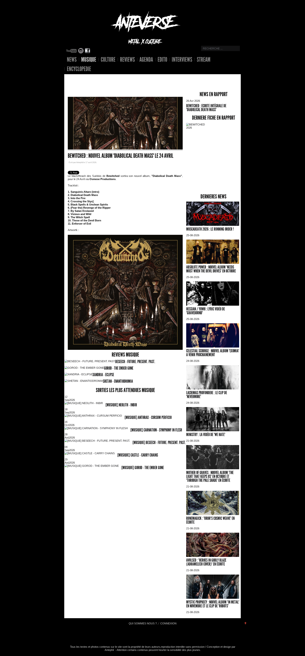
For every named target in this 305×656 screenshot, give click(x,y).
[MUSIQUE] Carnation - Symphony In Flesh (156, 430)
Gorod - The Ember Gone (118, 368)
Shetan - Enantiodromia (118, 381)
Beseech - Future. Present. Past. (135, 361)
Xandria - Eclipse (103, 374)
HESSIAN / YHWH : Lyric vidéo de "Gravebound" (205, 311)
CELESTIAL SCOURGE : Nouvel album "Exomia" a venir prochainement (212, 352)
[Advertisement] (123, 80)
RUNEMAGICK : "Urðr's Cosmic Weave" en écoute (210, 520)
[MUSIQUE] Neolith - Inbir (121, 404)
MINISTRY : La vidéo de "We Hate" (205, 434)
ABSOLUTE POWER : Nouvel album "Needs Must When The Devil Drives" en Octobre (211, 269)
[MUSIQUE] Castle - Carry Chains (137, 455)
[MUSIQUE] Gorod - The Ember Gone (142, 467)
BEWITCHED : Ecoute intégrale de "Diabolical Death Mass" (206, 107)
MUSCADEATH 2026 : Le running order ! (210, 229)
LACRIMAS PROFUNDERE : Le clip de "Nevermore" (206, 394)
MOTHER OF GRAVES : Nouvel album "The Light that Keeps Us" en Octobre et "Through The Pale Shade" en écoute (210, 476)
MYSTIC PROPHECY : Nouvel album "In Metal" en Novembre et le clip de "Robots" (212, 604)
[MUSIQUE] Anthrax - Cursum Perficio (148, 417)
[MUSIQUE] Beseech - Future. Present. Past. (159, 442)
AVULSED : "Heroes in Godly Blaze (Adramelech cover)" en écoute (206, 562)
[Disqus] (125, 524)
